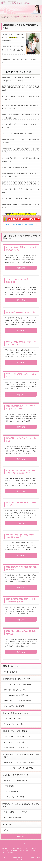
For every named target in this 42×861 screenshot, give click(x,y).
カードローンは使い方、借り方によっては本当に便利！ (21, 280)
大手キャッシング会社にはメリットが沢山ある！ (21, 375)
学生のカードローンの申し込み (14, 724)
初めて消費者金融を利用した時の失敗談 (20, 312)
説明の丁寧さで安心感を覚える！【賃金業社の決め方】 (21, 504)
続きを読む (21, 268)
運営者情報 (7, 830)
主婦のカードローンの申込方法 (14, 718)
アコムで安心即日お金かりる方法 (15, 690)
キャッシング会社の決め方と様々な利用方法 (18, 768)
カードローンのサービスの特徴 (14, 742)
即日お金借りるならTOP (6, 16)
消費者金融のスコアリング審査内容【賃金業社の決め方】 (21, 568)
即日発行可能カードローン (12, 786)
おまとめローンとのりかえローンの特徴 (17, 736)
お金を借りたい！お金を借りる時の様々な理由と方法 (26, 16)
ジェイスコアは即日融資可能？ (14, 706)
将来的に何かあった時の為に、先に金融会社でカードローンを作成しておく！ (21, 472)
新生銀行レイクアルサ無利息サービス (16, 780)
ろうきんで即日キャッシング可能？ (15, 812)
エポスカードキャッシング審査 (14, 797)
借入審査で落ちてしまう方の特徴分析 (16, 747)
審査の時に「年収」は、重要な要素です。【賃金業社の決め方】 (21, 536)
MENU (39, 2)
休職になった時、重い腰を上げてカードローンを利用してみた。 (21, 343)
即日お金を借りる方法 (11, 672)
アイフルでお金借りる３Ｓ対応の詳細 (16, 695)
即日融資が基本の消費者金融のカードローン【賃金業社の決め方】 (21, 600)
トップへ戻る (22, 836)
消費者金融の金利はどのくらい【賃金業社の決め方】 (21, 632)
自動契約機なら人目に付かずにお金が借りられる (15, 3)
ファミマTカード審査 (11, 791)
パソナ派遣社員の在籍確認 (12, 817)
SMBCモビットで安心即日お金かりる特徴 (17, 700)
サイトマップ (21, 844)
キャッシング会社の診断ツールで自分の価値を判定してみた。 (21, 248)
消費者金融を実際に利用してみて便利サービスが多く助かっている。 (21, 407)
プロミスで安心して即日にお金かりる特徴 (17, 684)
